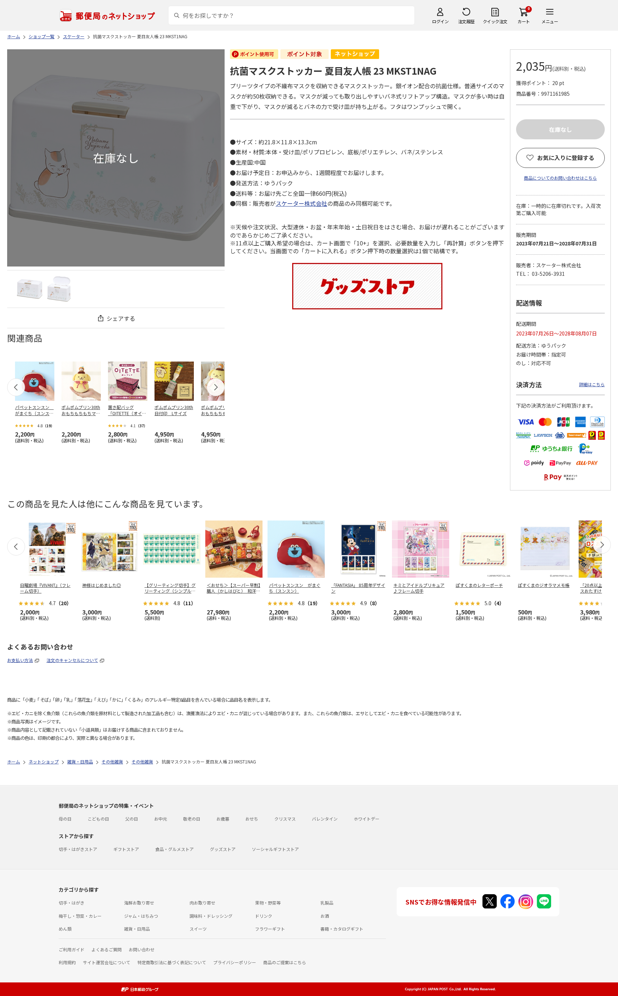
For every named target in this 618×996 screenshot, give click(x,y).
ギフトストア (126, 849)
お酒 (324, 916)
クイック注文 (495, 21)
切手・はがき (71, 903)
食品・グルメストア (174, 849)
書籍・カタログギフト (341, 929)
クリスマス (285, 819)
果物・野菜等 (268, 903)
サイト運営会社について (106, 962)
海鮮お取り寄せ (139, 903)
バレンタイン (325, 819)
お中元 (160, 819)
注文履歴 (466, 21)
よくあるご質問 (107, 949)
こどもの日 (98, 819)
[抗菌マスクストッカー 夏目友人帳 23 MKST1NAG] (30, 289)
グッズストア (223, 849)
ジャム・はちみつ (141, 916)
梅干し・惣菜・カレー (80, 916)
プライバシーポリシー (234, 962)
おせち (251, 819)
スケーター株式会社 (301, 203)
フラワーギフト (270, 929)
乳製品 (326, 903)
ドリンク (263, 916)
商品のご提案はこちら (284, 962)
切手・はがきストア (78, 849)
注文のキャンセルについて (72, 660)
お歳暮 (222, 819)
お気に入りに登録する (565, 157)
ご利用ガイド (71, 949)
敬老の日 (191, 819)
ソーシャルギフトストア (275, 849)
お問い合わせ (141, 949)
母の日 (65, 819)
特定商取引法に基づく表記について (171, 962)
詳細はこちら (592, 384)
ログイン (440, 21)
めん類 (65, 929)
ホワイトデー (366, 819)
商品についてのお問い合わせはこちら (560, 178)
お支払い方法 (20, 660)
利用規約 (67, 962)
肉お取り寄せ (202, 903)
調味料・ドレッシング (211, 916)
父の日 (131, 819)
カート (524, 21)
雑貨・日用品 (137, 929)
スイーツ (198, 929)
